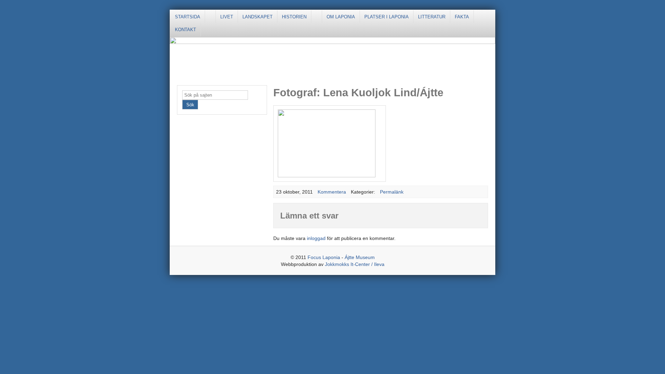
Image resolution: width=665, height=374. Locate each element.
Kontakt (185, 29)
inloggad (316, 238)
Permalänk (392, 192)
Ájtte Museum (360, 257)
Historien (294, 16)
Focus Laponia (324, 257)
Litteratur (431, 16)
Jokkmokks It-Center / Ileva (354, 264)
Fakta (462, 16)
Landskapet (257, 16)
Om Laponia (341, 16)
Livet (226, 16)
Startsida (187, 16)
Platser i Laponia (386, 16)
